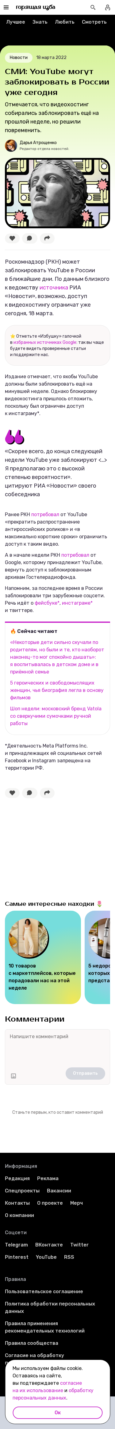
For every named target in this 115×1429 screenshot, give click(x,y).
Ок (58, 1412)
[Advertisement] (51, 847)
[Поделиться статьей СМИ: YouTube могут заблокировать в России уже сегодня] (47, 238)
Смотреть (94, 22)
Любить (65, 22)
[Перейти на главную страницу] (36, 7)
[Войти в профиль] (107, 7)
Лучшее (15, 22)
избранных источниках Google (44, 342)
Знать (40, 22)
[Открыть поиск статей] (93, 7)
